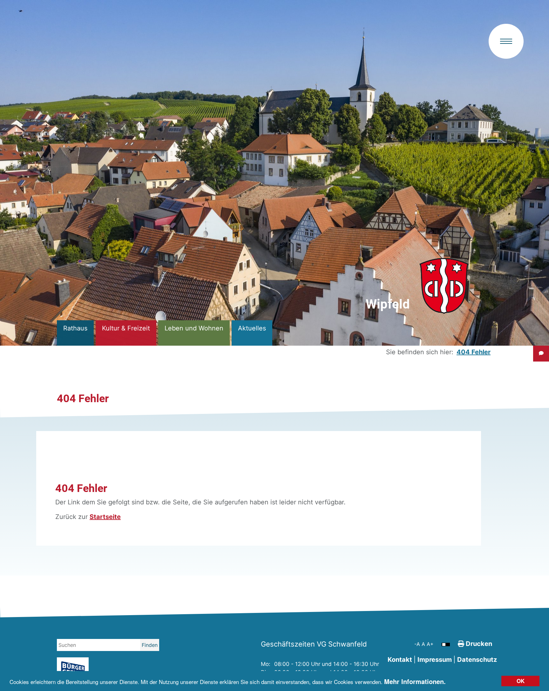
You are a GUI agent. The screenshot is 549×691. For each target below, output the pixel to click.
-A (418, 644)
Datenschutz (477, 659)
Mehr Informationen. (415, 681)
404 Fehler (474, 352)
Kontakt (400, 659)
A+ (430, 644)
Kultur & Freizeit (126, 328)
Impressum (434, 659)
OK (521, 681)
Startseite (105, 517)
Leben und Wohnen (194, 328)
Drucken (478, 644)
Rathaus (75, 328)
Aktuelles (252, 328)
